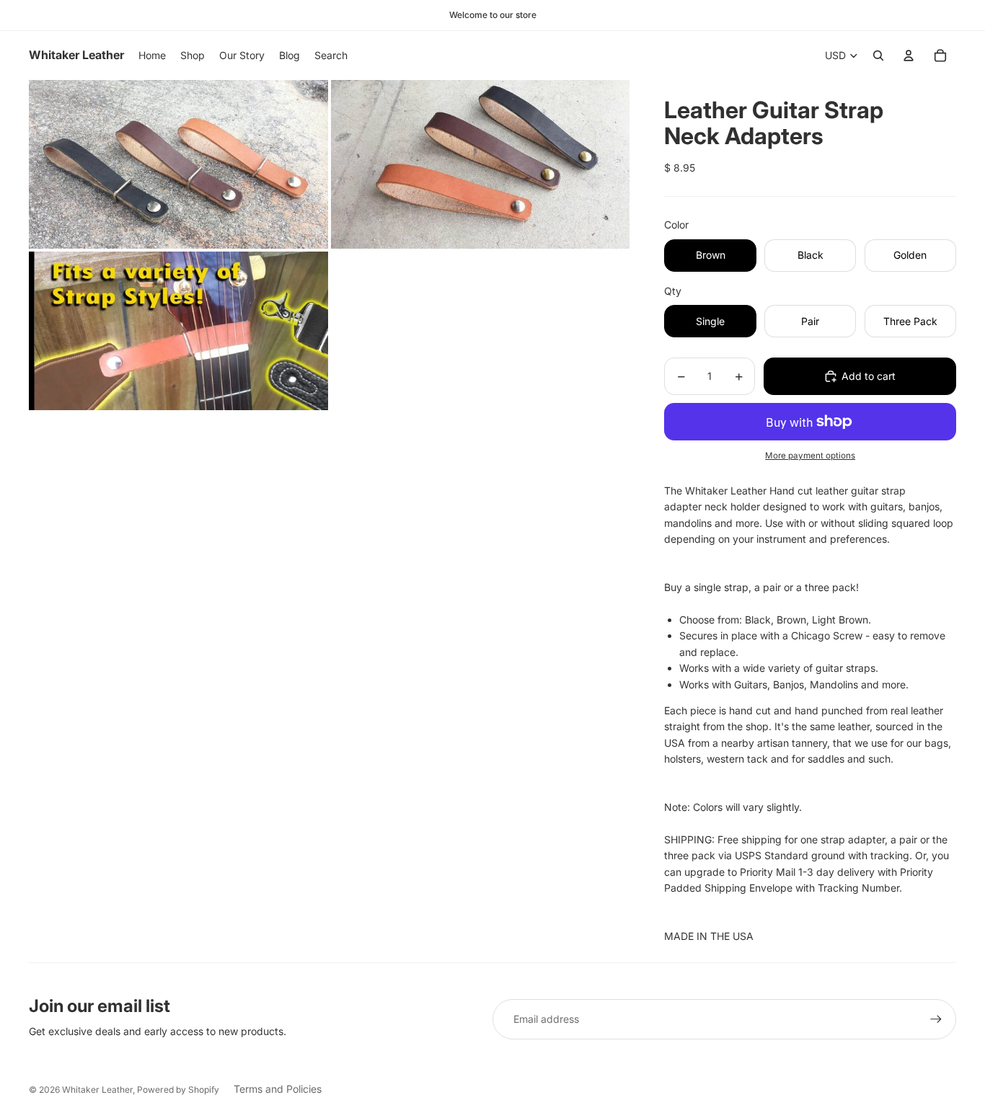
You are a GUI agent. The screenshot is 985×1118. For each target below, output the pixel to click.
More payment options (810, 456)
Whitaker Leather (97, 1089)
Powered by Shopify (178, 1089)
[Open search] (878, 55)
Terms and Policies (278, 1089)
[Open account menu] (908, 55)
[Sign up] (936, 1019)
